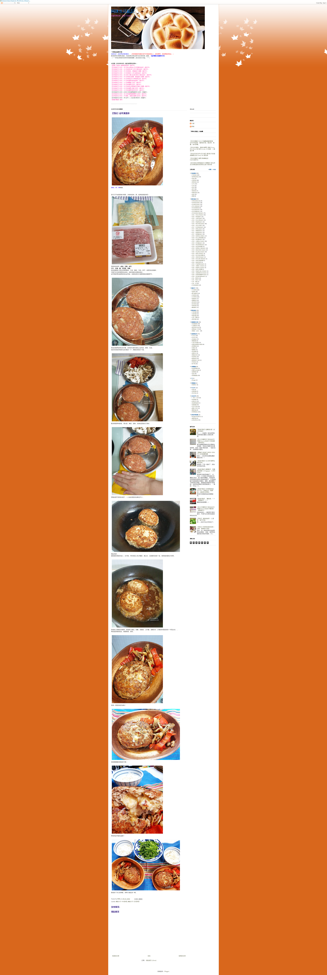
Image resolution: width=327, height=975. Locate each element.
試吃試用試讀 (194, 414)
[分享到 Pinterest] (141, 899)
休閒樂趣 (193, 366)
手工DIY (193, 387)
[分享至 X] (138, 899)
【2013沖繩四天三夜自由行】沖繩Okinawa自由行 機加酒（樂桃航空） (206, 509)
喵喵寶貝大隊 (194, 322)
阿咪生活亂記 (123, 11)
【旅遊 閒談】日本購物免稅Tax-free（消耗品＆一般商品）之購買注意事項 (205, 490)
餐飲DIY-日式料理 (133, 901)
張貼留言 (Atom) (151, 960)
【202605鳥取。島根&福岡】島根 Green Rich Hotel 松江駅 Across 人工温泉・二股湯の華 (202, 149)
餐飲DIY (193, 288)
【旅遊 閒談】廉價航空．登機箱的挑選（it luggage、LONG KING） (206, 471)
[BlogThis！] (137, 899)
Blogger (166, 971)
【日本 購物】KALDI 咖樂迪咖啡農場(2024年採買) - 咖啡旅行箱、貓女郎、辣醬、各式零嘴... (202, 143)
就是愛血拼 (194, 333)
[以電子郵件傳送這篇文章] (135, 899)
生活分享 (193, 396)
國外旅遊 (193, 199)
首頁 (149, 956)
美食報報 (193, 173)
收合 (215, 169)
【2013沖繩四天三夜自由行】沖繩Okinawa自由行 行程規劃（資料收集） (206, 441)
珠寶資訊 (193, 383)
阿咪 (193, 126)
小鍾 (193, 123)
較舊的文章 (182, 956)
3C (192, 378)
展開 (210, 169)
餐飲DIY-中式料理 (121, 901)
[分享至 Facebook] (140, 899)
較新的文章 (115, 956)
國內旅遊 (193, 310)
